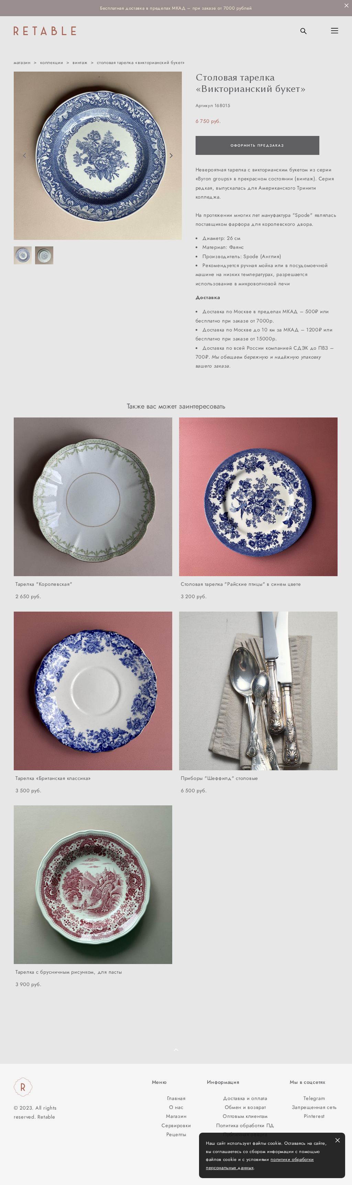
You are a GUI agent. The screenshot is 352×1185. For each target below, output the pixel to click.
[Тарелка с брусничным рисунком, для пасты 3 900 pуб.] (93, 884)
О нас (176, 1107)
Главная (176, 1098)
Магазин (176, 1116)
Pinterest (314, 1116)
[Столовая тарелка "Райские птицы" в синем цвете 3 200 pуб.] (258, 496)
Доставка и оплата (245, 1098)
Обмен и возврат (245, 1107)
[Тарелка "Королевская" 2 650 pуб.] (93, 496)
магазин (22, 62)
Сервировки (176, 1125)
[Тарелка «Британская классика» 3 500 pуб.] (93, 691)
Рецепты (176, 1134)
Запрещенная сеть (314, 1107)
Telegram (314, 1098)
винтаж (80, 62)
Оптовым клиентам (245, 1116)
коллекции (51, 62)
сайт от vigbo (27, 1168)
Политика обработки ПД (245, 1125)
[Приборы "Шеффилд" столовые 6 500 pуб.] (258, 691)
